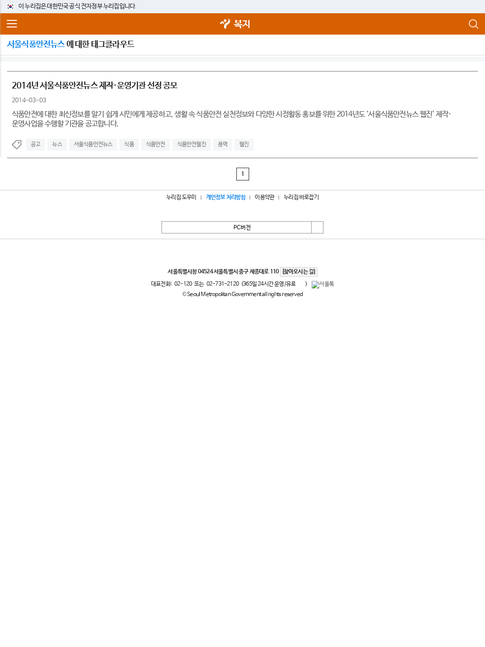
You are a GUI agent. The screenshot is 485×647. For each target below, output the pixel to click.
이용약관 (264, 197)
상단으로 (317, 227)
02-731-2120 (223, 284)
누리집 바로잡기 (301, 197)
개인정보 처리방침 (226, 197)
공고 (35, 144)
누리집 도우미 (181, 197)
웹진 (244, 144)
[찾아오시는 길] (298, 272)
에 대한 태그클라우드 (70, 44)
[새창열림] (225, 24)
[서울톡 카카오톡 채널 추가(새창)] (323, 284)
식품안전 (155, 144)
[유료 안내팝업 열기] (300, 284)
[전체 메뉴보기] (12, 24)
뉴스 (57, 144)
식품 (129, 144)
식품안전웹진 (191, 144)
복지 (242, 24)
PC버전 (242, 228)
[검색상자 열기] (473, 24)
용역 (222, 144)
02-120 (183, 284)
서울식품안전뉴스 (93, 144)
